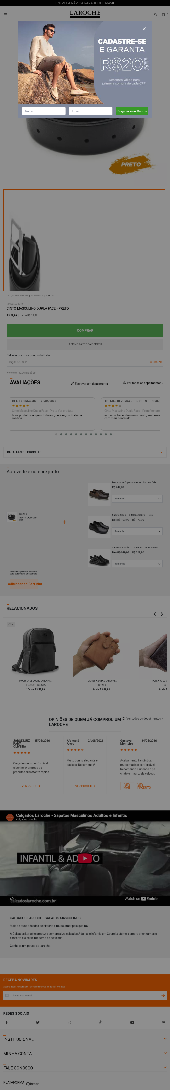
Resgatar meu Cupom (132, 111)
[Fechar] (144, 28)
